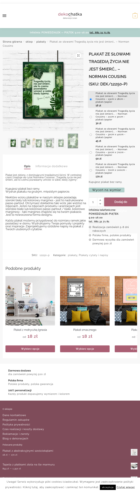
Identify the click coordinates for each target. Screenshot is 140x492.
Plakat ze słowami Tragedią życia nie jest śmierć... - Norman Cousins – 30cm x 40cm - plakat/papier (115, 133)
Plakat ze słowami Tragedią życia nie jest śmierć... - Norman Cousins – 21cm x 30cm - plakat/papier (115, 115)
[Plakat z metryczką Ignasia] (30, 301)
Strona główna (12, 41)
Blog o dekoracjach (15, 438)
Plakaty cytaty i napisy (93, 255)
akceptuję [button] (108, 487)
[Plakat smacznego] (85, 301)
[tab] (27, 163)
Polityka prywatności (16, 424)
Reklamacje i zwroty (16, 433)
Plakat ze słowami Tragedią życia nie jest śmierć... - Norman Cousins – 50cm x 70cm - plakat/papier (115, 150)
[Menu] (8, 15)
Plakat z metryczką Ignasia (30, 329)
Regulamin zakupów (16, 419)
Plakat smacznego (84, 329)
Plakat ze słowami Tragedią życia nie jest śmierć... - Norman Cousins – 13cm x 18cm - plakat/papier (115, 97)
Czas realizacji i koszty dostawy (23, 429)
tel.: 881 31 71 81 (100, 32)
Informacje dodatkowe (52, 166)
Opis (27, 166)
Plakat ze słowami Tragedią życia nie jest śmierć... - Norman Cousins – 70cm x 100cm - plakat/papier (115, 168)
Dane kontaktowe (14, 415)
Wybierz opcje (30, 348)
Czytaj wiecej (126, 487)
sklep (29, 41)
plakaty (41, 41)
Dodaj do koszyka (120, 203)
